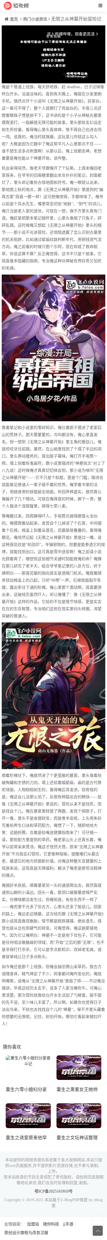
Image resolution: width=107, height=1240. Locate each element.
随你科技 (51, 1224)
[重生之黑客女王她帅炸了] (79, 1067)
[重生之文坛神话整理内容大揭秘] (79, 1115)
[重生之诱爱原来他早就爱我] (28, 1115)
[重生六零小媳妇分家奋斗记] (28, 1067)
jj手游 (68, 1224)
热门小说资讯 (35, 19)
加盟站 (33, 1224)
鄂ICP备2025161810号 (54, 1191)
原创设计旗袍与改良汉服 (26, 1233)
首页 (14, 19)
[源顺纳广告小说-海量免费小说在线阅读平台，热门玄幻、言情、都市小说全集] (16, 5)
